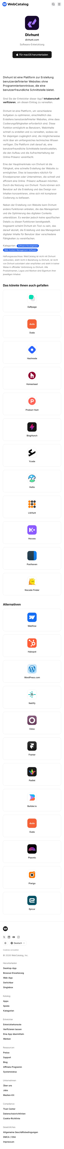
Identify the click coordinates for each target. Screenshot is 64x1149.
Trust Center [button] (9, 1109)
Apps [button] (5, 1001)
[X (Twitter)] (4, 937)
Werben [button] (7, 1039)
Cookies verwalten (11, 950)
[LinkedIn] (9, 937)
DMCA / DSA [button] (9, 1137)
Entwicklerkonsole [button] (12, 1024)
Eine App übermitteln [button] (13, 1034)
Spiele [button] (6, 1006)
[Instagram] (18, 937)
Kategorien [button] (8, 1010)
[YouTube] (14, 937)
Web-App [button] (8, 977)
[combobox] (17, 943)
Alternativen (12, 604)
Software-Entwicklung (32, 44)
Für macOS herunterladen (33, 54)
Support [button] (7, 1057)
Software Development (28, 246)
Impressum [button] (8, 1141)
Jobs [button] (5, 1090)
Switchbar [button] (8, 982)
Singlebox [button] (8, 987)
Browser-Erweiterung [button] (13, 973)
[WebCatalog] (5, 928)
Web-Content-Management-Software (20, 250)
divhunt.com (32, 39)
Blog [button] (5, 1062)
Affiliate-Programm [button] (12, 1067)
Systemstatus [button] (10, 1071)
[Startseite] (15, 4)
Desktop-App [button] (10, 968)
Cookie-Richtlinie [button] (11, 1118)
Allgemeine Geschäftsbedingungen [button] (20, 1132)
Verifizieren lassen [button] (12, 1029)
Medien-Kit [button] (8, 1095)
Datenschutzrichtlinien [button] (14, 1113)
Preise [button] (6, 1052)
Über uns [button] (7, 1085)
